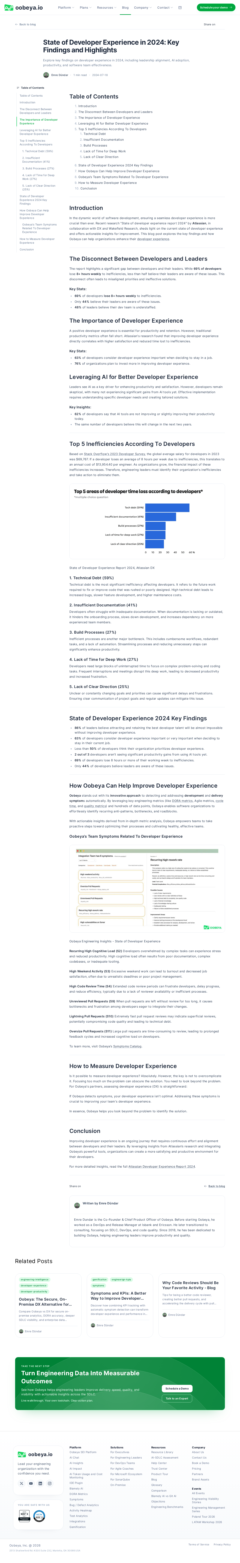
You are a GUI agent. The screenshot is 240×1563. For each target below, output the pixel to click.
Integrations (77, 1521)
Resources (105, 7)
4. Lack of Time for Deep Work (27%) (38, 176)
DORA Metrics (79, 1493)
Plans (84, 7)
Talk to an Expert (177, 1398)
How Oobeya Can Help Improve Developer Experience (34, 214)
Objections (158, 1501)
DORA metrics (182, 801)
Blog (125, 7)
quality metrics (95, 806)
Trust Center (159, 1468)
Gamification (78, 1526)
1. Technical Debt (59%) (37, 151)
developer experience (153, 239)
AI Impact (76, 1468)
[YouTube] (31, 1483)
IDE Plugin (76, 1482)
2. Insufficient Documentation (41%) (36, 159)
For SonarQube (120, 1479)
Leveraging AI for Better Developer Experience (35, 131)
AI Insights (76, 1463)
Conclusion (27, 249)
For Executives (119, 1452)
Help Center (159, 1463)
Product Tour (159, 1474)
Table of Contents (31, 95)
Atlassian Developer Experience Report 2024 (161, 1166)
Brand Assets (200, 1479)
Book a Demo (200, 1463)
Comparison (159, 1490)
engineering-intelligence (35, 1279)
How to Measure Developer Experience (37, 240)
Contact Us (199, 1457)
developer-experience (33, 1285)
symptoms (98, 1285)
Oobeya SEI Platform (83, 1452)
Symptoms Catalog (127, 1046)
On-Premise (118, 1484)
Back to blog (28, 24)
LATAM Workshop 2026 (207, 1522)
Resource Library (162, 1452)
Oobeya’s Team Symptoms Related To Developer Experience (39, 228)
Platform (64, 7)
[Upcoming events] (180, 7)
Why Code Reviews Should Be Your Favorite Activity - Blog (190, 1285)
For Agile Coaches (122, 1468)
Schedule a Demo (177, 1388)
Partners (197, 1474)
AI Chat (74, 1457)
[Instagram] (49, 1483)
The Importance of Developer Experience (39, 121)
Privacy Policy (222, 1544)
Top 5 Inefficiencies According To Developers (36, 142)
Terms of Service (198, 1544)
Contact (163, 7)
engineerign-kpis (121, 1279)
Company (141, 7)
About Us (198, 1452)
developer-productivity (34, 1291)
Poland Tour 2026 (203, 1516)
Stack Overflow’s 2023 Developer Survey (114, 454)
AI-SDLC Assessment (164, 1457)
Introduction (27, 102)
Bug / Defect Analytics (84, 1505)
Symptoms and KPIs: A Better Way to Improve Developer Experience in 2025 (118, 1296)
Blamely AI (76, 1488)
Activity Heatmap (81, 1510)
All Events (198, 1493)
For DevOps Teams (122, 1463)
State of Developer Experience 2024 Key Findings (33, 199)
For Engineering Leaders (126, 1457)
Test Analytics (79, 1515)
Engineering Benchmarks (167, 1506)
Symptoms (76, 1499)
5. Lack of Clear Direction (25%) (38, 187)
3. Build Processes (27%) (38, 168)
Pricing (196, 1468)
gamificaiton (100, 1279)
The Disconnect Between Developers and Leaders (36, 110)
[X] (21, 1483)
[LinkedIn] (40, 1483)
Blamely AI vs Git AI (163, 1496)
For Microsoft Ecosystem (126, 1474)
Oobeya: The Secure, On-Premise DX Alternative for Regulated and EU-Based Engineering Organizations (44, 1302)
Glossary (156, 1484)
